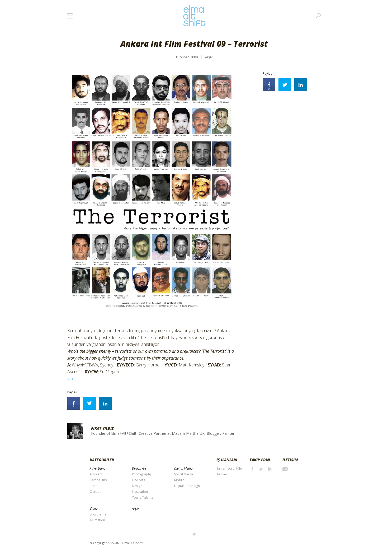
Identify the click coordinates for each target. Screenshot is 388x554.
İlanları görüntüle (229, 468)
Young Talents (142, 497)
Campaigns (98, 480)
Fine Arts (138, 480)
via (70, 378)
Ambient (96, 474)
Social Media (183, 474)
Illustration (140, 491)
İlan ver (221, 474)
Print (93, 486)
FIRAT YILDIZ (102, 428)
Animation (97, 520)
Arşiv (208, 57)
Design (137, 486)
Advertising (97, 468)
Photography (142, 474)
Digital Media (183, 468)
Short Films (98, 514)
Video (94, 508)
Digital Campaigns (187, 486)
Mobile (179, 480)
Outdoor (96, 491)
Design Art (139, 468)
